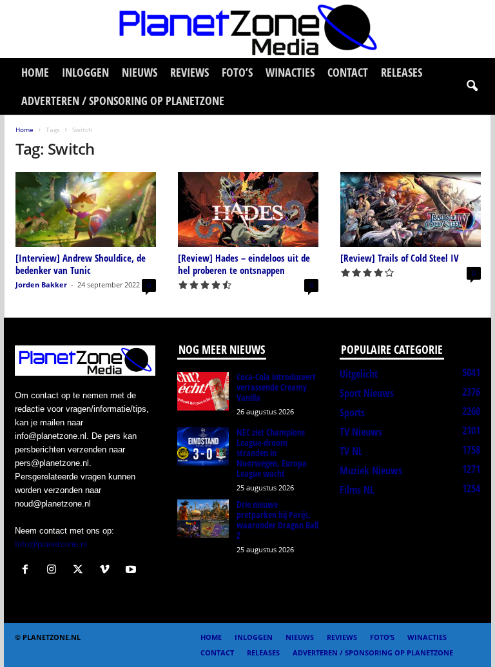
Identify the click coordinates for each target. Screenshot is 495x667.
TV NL (351, 451)
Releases (401, 72)
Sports (352, 412)
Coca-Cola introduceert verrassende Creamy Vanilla (276, 387)
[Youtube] (132, 570)
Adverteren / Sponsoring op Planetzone (122, 100)
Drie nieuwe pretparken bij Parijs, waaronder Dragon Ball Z (277, 519)
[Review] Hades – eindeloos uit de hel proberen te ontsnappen (244, 263)
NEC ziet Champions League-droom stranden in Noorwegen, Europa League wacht (272, 452)
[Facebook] (28, 570)
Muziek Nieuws (371, 470)
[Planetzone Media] (247, 29)
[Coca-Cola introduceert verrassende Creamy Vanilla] (203, 391)
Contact (347, 72)
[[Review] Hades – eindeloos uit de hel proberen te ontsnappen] (248, 209)
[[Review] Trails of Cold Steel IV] (410, 209)
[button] (472, 86)
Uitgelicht (359, 374)
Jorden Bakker (41, 284)
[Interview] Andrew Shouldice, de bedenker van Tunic (80, 263)
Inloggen (85, 72)
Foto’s (237, 72)
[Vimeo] (107, 570)
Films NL (357, 490)
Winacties (290, 72)
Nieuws (139, 72)
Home (35, 72)
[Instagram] (54, 570)
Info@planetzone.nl (51, 544)
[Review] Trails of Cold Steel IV (399, 257)
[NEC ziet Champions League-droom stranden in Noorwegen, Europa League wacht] (203, 446)
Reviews (189, 72)
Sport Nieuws (367, 393)
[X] (81, 570)
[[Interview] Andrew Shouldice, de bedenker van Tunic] (85, 209)
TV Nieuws (361, 432)
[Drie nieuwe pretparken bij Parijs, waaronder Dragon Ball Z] (203, 518)
